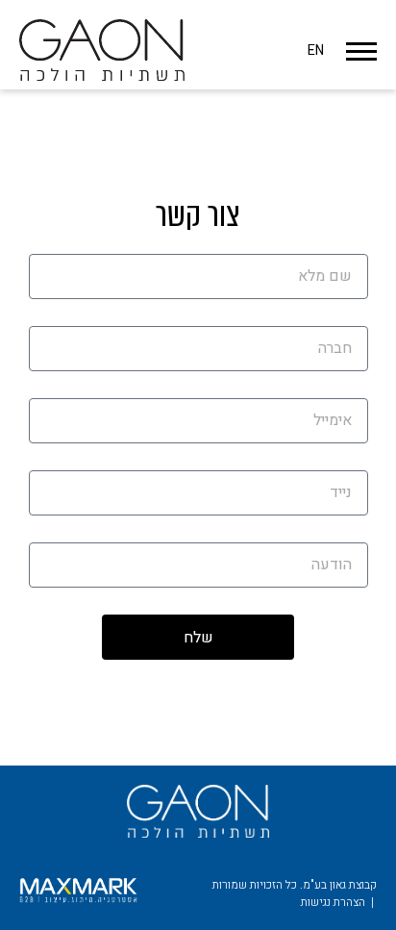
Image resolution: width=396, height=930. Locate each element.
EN (316, 50)
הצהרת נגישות (333, 902)
